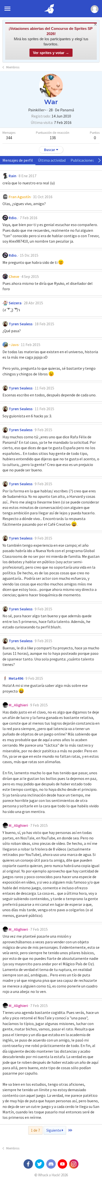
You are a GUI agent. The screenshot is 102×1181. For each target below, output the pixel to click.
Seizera (15, 302)
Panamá (67, 109)
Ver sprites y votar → (51, 53)
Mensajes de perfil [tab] (17, 160)
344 (9, 137)
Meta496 (16, 678)
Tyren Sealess (20, 323)
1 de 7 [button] (35, 1130)
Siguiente (54, 1130)
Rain (12, 175)
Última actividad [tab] (52, 160)
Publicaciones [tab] (82, 160)
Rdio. (13, 217)
